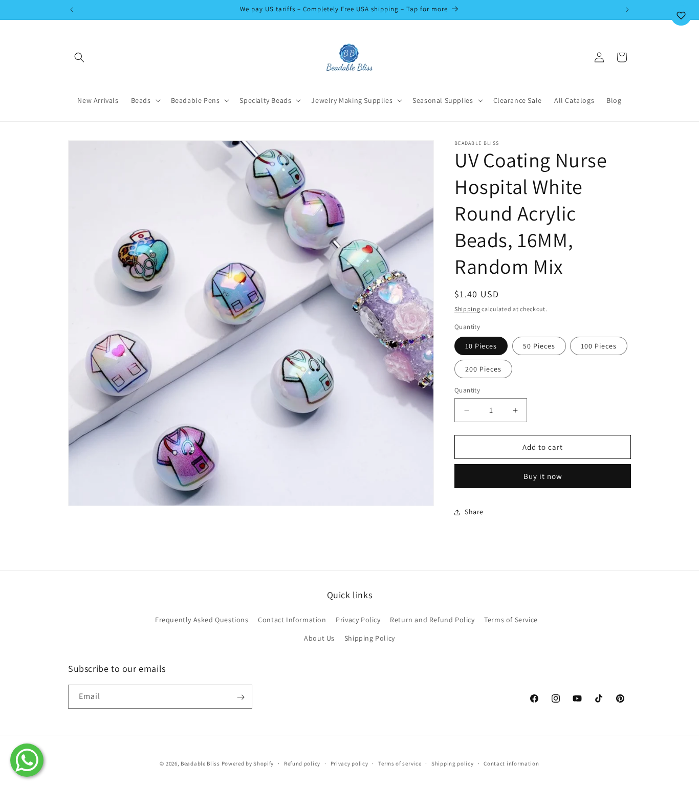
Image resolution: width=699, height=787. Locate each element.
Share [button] (474, 511)
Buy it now (542, 476)
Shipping (467, 309)
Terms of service (399, 763)
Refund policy (302, 763)
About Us (319, 638)
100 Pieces (599, 346)
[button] (79, 57)
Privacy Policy (358, 620)
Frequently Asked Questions (202, 620)
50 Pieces (539, 346)
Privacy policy (349, 763)
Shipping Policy (369, 638)
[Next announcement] (627, 9)
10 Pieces (481, 346)
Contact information (511, 763)
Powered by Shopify (248, 763)
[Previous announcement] (71, 9)
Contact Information (292, 620)
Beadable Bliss (200, 763)
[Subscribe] (240, 697)
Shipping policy (452, 763)
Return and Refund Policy (432, 620)
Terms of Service (511, 620)
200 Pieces (483, 369)
